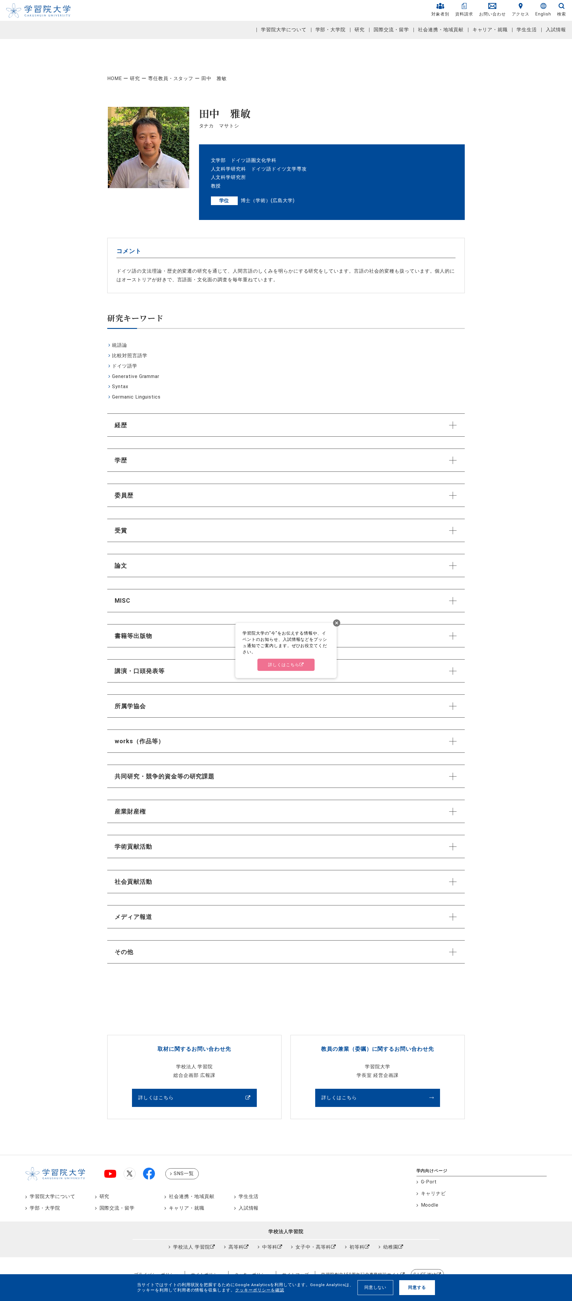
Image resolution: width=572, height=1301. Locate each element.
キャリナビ (433, 1158)
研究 (360, 29)
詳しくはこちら (156, 1062)
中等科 (269, 1212)
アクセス (521, 14)
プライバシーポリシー (156, 1239)
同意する (417, 1287)
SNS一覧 (184, 1138)
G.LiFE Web (425, 1239)
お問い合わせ (492, 14)
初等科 (357, 1212)
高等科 (236, 1212)
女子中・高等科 (313, 1212)
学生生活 (527, 29)
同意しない (375, 1287)
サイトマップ (295, 1239)
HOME (114, 78)
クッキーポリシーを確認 (259, 1290)
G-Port (429, 1146)
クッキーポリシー (252, 1239)
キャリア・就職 (490, 29)
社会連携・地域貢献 (441, 29)
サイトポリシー (206, 1239)
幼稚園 (390, 1212)
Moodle (430, 1170)
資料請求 (464, 14)
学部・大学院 (330, 29)
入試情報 (556, 29)
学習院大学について (284, 29)
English (543, 14)
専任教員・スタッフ (171, 78)
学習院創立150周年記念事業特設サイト (360, 1239)
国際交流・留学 (391, 29)
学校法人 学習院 (191, 1212)
